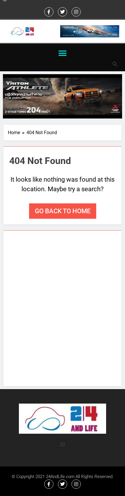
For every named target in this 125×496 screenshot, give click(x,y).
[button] (62, 53)
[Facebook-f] (48, 12)
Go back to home (62, 211)
